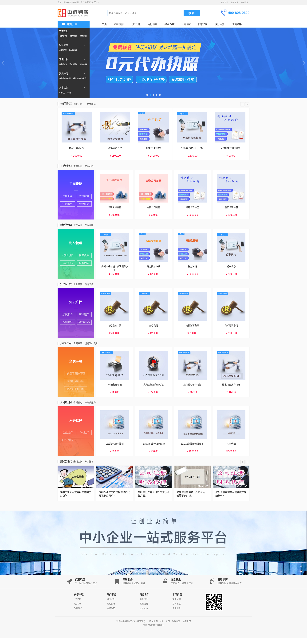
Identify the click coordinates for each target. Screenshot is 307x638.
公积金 (62, 93)
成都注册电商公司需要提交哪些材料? (231, 494)
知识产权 (63, 59)
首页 (104, 24)
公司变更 (73, 36)
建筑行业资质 (65, 78)
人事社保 (63, 87)
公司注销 (83, 36)
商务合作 (144, 599)
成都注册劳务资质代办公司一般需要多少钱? (192, 494)
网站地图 (153, 621)
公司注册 (63, 36)
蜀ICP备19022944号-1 (153, 625)
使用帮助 (224, 2)
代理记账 (63, 50)
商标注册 (63, 64)
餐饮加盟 (176, 621)
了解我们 (78, 599)
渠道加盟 (144, 603)
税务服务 (73, 50)
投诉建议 (234, 2)
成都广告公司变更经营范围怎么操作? (75, 494)
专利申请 (83, 64)
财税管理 (63, 45)
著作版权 (73, 64)
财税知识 (203, 24)
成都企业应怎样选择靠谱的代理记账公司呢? (114, 494)
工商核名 (237, 24)
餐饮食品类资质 (80, 78)
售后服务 (244, 2)
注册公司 (187, 621)
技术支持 (144, 608)
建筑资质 (169, 24)
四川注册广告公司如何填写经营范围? (153, 494)
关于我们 (220, 24)
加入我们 (78, 603)
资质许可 (63, 73)
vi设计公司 (165, 621)
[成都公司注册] (74, 10)
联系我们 (78, 608)
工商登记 (63, 31)
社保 (69, 93)
